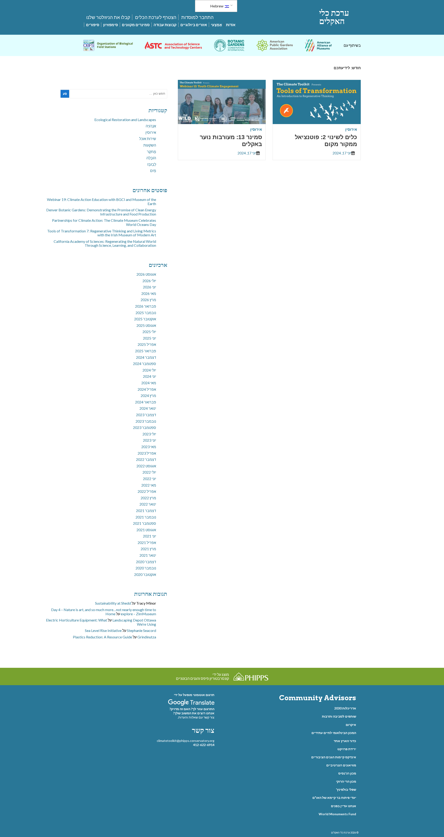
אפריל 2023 (147, 453)
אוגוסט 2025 (146, 325)
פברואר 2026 (145, 306)
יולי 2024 (149, 370)
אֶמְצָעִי (216, 24)
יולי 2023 (149, 434)
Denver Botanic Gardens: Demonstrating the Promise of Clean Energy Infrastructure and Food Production (101, 212)
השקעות (149, 145)
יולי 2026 (149, 280)
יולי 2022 (149, 472)
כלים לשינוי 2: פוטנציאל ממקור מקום (326, 140)
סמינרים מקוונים (136, 24)
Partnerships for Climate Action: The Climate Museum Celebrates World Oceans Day (104, 222)
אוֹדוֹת (230, 24)
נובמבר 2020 (146, 568)
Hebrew (217, 6)
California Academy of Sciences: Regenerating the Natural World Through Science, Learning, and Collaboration (105, 243)
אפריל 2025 (147, 344)
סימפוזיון (110, 24)
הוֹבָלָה (151, 158)
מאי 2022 (148, 485)
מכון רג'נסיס (347, 773)
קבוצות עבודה (165, 24)
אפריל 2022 (147, 491)
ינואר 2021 (147, 555)
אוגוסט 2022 (146, 466)
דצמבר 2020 (146, 561)
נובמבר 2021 (146, 517)
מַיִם (153, 170)
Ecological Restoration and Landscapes (125, 119)
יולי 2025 (149, 331)
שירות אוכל (147, 138)
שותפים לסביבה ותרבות (339, 716)
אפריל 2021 (147, 542)
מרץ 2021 (148, 549)
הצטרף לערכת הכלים (155, 17)
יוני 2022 (149, 478)
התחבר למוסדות (197, 17)
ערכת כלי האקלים (334, 17)
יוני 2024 (149, 376)
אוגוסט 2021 (146, 530)
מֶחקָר (151, 151)
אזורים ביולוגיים (193, 24)
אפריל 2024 (147, 389)
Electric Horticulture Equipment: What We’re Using (101, 622)
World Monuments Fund (337, 814)
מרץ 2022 (148, 498)
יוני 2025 (149, 338)
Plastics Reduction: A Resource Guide (102, 637)
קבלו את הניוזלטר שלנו (108, 17)
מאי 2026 (148, 293)
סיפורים (92, 24)
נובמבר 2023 (146, 421)
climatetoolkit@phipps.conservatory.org (185, 741)
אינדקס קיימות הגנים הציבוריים (333, 757)
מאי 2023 (148, 446)
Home (110, 614)
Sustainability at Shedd (113, 603)
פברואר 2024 (145, 402)
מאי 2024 (148, 383)
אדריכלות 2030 (345, 708)
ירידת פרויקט (346, 749)
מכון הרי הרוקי (346, 781)
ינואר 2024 (147, 408)
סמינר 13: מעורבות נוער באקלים (231, 140)
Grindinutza (146, 637)
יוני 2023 (149, 440)
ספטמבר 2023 (144, 427)
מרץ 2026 (148, 299)
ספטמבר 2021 (144, 523)
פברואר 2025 (145, 351)
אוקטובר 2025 (145, 319)
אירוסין (351, 129)
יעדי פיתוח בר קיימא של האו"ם (334, 798)
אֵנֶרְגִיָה (151, 126)
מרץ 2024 (148, 395)
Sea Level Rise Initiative (103, 630)
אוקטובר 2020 (145, 574)
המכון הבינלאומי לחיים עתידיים (333, 733)
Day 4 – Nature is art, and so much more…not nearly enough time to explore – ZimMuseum (103, 611)
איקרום (351, 725)
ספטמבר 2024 (144, 363)
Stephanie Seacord (141, 630)
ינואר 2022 (147, 504)
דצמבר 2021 (146, 510)
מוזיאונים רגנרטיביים (341, 765)
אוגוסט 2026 (146, 274)
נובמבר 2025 (146, 312)
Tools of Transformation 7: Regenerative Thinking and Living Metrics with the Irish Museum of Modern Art (101, 233)
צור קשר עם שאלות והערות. (196, 717)
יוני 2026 (149, 287)
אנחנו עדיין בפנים (343, 806)
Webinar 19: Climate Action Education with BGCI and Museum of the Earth (101, 201)
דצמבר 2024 (146, 357)
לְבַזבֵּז (151, 164)
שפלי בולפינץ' (346, 789)
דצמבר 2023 (146, 414)
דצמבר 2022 (146, 459)
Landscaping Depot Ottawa (134, 620)
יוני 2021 (149, 536)
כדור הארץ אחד (345, 741)
